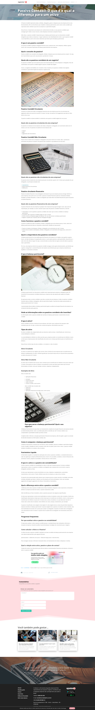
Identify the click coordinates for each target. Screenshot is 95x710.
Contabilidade (54, 572)
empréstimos (25, 185)
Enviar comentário (26, 610)
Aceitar (72, 708)
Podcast (19, 691)
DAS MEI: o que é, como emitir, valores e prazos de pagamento (67, 644)
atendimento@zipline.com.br (44, 697)
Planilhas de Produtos (41, 2)
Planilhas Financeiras (51, 2)
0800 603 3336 (41, 695)
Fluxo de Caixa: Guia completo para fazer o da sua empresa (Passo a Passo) (47, 669)
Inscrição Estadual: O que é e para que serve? (47, 644)
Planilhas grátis (21, 690)
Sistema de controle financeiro (64, 2)
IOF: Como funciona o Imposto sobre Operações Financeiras (26, 644)
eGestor (72, 2)
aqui (65, 708)
